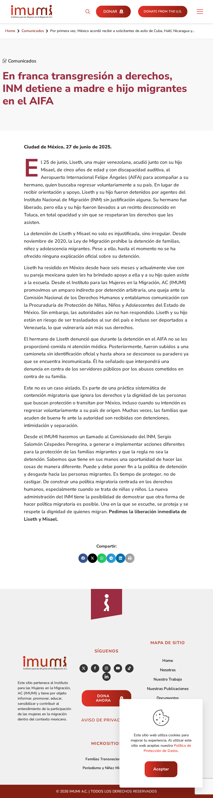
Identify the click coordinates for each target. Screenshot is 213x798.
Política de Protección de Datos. (167, 748)
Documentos (168, 698)
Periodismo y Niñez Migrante (106, 767)
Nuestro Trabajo (168, 679)
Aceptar (161, 769)
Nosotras (168, 670)
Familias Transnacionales (106, 759)
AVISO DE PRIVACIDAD (106, 720)
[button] (83, 558)
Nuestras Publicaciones (168, 688)
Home (10, 30)
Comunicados (33, 30)
